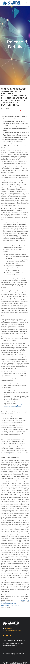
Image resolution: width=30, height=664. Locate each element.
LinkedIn (11, 454)
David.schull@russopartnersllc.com (10, 605)
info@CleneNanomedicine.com (13, 630)
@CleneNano (6, 632)
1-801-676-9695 (9, 628)
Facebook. (19, 454)
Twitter (6, 454)
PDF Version (25, 110)
